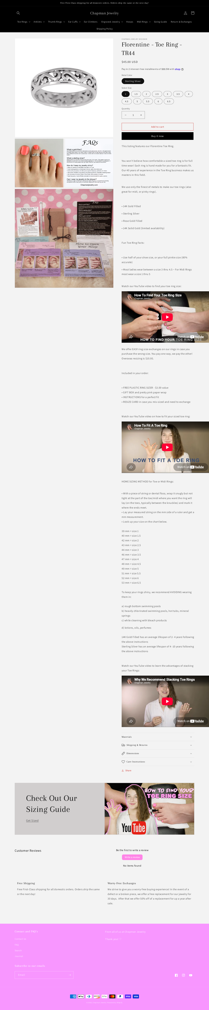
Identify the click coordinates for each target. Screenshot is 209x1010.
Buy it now (157, 136)
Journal (19, 956)
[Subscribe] (69, 975)
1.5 (136, 94)
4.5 (126, 101)
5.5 (147, 101)
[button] (18, 13)
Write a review (132, 857)
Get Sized (32, 820)
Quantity (126, 108)
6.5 (168, 101)
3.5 (178, 94)
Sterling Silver (133, 81)
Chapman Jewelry (100, 1003)
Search (18, 950)
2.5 (157, 94)
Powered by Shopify (115, 1003)
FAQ (17, 944)
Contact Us (20, 938)
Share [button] (128, 770)
